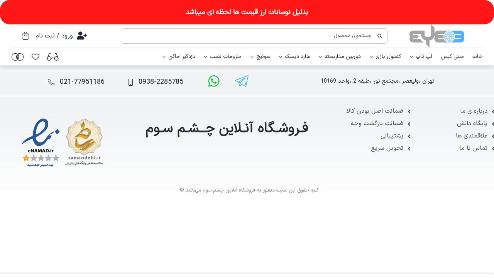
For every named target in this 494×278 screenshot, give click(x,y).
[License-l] (62, 118)
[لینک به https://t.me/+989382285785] (242, 81)
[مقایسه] (18, 57)
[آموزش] (53, 57)
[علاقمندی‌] (35, 57)
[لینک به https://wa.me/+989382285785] (214, 81)
